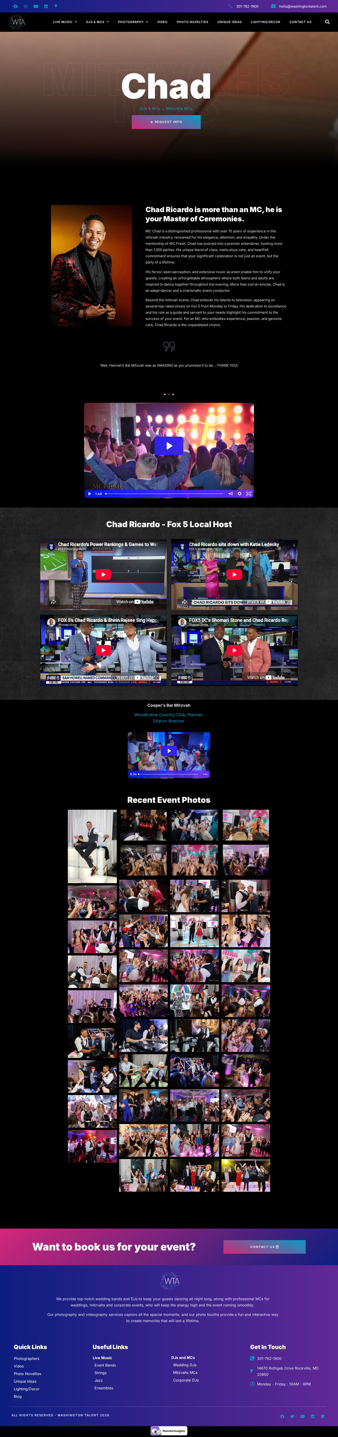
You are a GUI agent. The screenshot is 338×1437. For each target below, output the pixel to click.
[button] (165, 394)
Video (162, 22)
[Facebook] (15, 6)
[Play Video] (89, 494)
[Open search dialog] (327, 22)
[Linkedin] (46, 6)
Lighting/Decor (265, 22)
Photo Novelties (192, 22)
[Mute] (230, 494)
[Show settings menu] (239, 494)
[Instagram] (25, 6)
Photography (131, 22)
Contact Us (300, 22)
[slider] (164, 494)
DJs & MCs (95, 22)
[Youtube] (36, 6)
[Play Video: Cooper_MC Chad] (169, 751)
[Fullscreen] (248, 494)
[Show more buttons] (205, 774)
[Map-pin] (56, 6)
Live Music (63, 22)
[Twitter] (292, 1416)
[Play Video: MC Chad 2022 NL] (169, 446)
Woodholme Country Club (159, 714)
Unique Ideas (230, 22)
